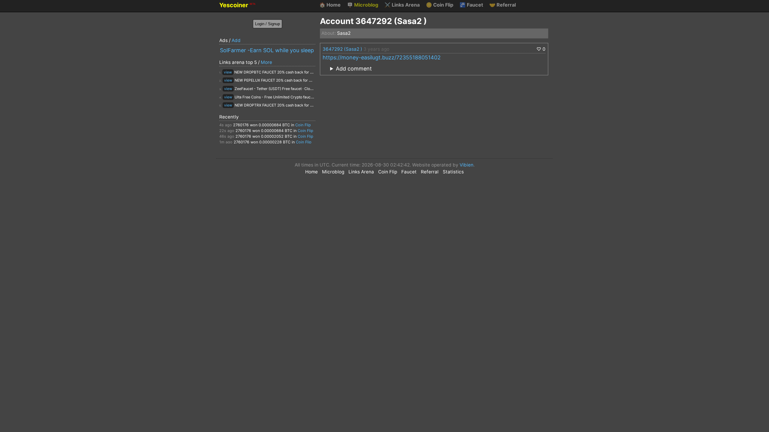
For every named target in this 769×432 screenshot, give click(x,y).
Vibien (466, 165)
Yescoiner (237, 5)
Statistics (453, 172)
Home (330, 5)
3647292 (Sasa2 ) (342, 49)
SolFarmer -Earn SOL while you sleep (267, 50)
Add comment (354, 68)
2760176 (241, 125)
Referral (502, 5)
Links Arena (402, 5)
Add (236, 40)
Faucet (471, 5)
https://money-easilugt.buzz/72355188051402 (382, 57)
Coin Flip (439, 5)
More (266, 62)
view (228, 72)
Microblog (362, 5)
